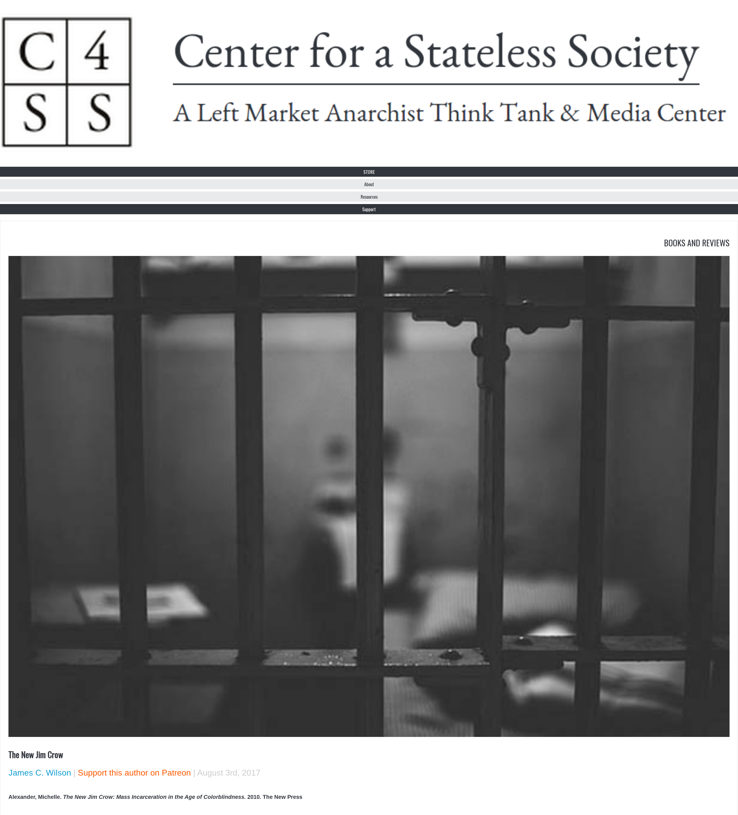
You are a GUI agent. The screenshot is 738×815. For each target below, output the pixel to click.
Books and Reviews (697, 242)
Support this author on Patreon (134, 772)
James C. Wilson (39, 772)
